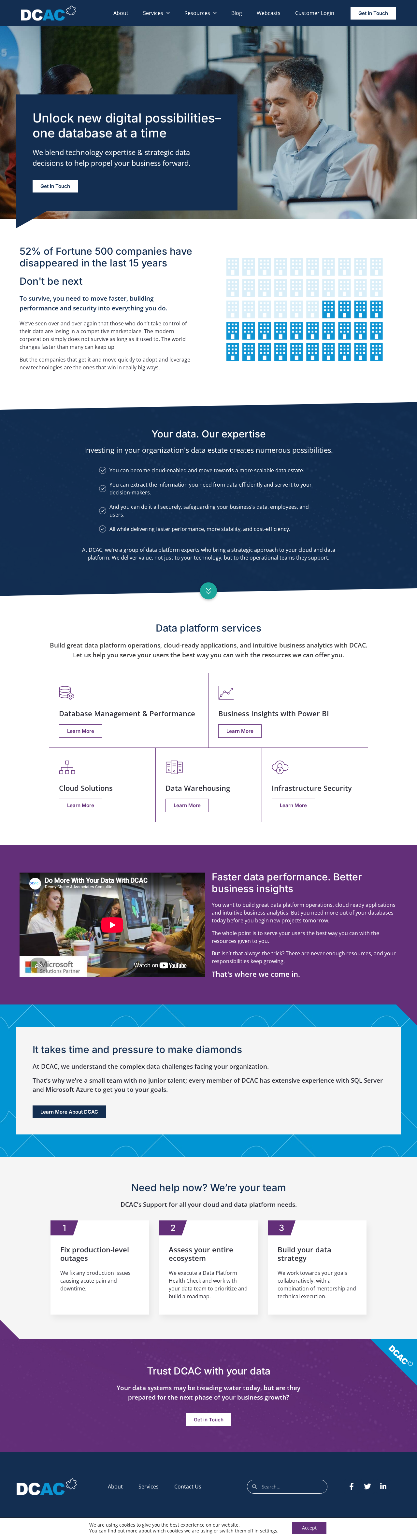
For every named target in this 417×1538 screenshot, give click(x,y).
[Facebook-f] (351, 1486)
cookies (175, 1531)
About (120, 13)
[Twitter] (367, 1486)
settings (268, 1531)
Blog (236, 13)
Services (153, 13)
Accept (309, 1528)
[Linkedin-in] (383, 1486)
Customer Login (314, 13)
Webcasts (268, 13)
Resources (197, 13)
